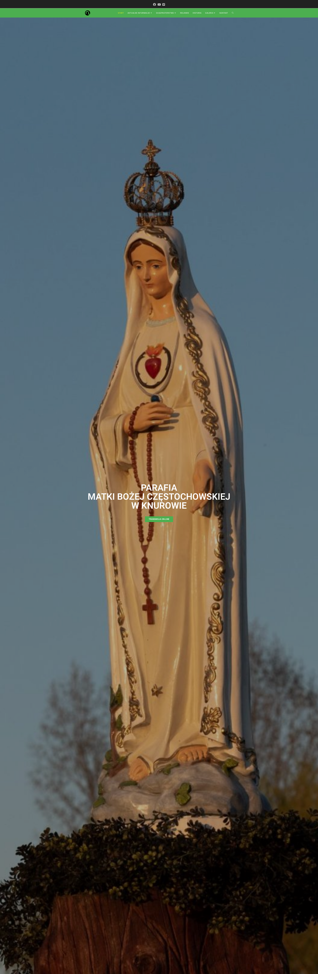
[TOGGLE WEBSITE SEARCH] (232, 13)
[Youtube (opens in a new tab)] (159, 4)
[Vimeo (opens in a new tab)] (164, 4)
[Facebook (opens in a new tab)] (154, 4)
